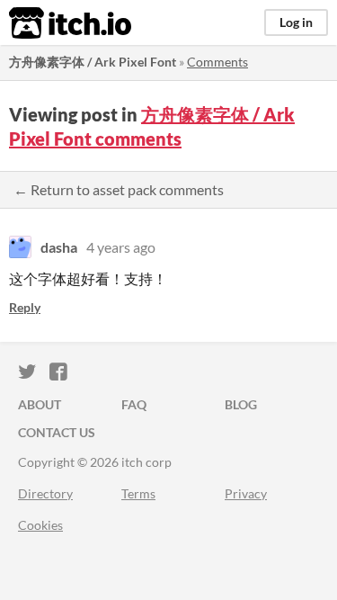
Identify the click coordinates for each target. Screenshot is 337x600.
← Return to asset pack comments (118, 189)
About (39, 404)
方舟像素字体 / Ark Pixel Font (92, 61)
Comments (217, 61)
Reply (24, 307)
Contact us (56, 432)
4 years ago (120, 246)
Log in (296, 22)
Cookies (40, 525)
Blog (241, 404)
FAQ (133, 404)
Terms (138, 493)
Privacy (246, 493)
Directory (45, 493)
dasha (58, 246)
